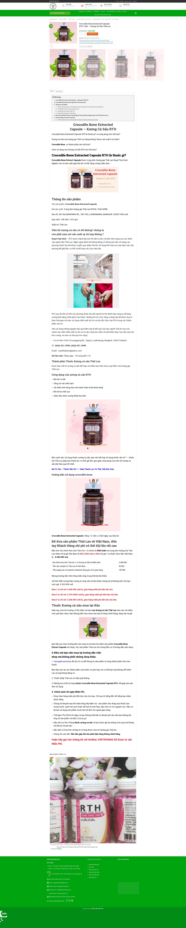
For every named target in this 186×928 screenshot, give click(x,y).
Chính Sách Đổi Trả (93, 869)
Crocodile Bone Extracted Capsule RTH (102, 41)
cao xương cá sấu (85, 40)
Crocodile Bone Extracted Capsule (86, 41)
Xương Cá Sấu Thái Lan (108, 43)
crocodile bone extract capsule (102, 40)
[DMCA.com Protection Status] (128, 888)
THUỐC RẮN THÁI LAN (83, 19)
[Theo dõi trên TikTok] (69, 900)
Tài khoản (135, 1)
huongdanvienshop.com (63, 886)
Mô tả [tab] (52, 91)
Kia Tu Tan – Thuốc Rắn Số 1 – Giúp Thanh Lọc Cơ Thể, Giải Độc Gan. (83, 469)
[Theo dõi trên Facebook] (67, 900)
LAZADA (67, 896)
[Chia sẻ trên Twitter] (83, 46)
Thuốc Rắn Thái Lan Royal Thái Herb (106, 19)
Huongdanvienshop (62, 661)
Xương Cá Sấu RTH (99, 43)
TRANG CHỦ (81, 11)
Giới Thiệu (91, 867)
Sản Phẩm (96, 11)
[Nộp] (135, 13)
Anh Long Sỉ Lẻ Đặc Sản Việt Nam (102, 14)
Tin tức (117, 1)
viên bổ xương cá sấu (89, 43)
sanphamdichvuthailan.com (64, 890)
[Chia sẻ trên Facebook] (80, 46)
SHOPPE (72, 896)
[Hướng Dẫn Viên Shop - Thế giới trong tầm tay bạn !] (54, 6)
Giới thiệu (122, 1)
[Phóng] (51, 46)
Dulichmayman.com (63, 893)
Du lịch (130, 1)
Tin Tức (124, 11)
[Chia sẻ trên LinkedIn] (91, 46)
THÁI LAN (71, 19)
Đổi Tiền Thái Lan (111, 11)
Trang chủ (53, 19)
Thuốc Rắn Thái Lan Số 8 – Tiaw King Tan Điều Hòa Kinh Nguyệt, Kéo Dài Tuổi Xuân (71, 844)
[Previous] (50, 82)
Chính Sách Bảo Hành (94, 872)
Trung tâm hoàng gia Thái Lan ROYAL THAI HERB (85, 209)
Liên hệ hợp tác (93, 877)
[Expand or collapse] (133, 97)
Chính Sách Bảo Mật (94, 874)
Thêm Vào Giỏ (92, 34)
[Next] (54, 45)
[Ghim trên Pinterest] (88, 46)
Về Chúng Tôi (89, 11)
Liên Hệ (119, 11)
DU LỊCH (103, 11)
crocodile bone (92, 40)
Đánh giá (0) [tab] (59, 91)
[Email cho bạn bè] (86, 46)
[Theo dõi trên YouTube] (72, 900)
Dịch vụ (126, 1)
